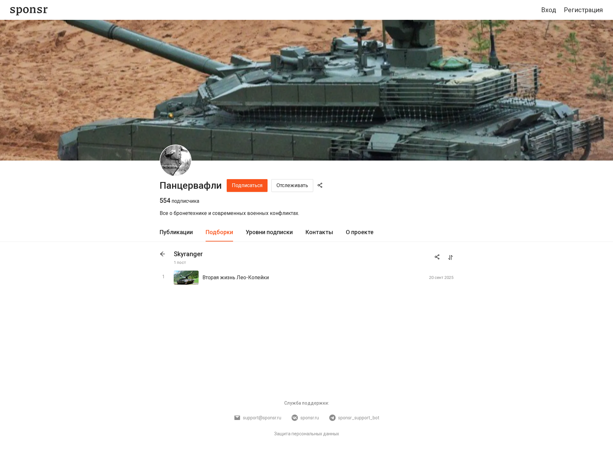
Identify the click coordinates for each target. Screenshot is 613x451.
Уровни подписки (269, 232)
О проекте (360, 232)
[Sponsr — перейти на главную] (29, 10)
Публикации (176, 232)
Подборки (219, 232)
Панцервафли (191, 185)
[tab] (176, 232)
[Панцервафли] (176, 161)
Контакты (319, 232)
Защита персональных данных (306, 433)
